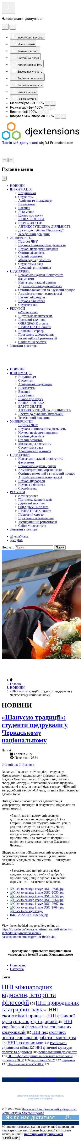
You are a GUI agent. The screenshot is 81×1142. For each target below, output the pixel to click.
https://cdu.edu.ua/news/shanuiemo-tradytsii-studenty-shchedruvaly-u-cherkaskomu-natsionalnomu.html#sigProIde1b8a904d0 (37, 933)
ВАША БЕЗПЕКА (31, 219)
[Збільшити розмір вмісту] (53, 103)
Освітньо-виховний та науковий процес (46, 290)
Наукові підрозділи (31, 297)
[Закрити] (13, 27)
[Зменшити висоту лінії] (40, 112)
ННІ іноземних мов (25, 1042)
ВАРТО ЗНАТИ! (30, 223)
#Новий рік (10, 764)
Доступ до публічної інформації (40, 230)
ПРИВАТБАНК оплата (34, 327)
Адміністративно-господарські (40, 293)
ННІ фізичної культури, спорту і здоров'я (38, 1018)
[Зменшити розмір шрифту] (46, 107)
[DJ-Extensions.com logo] (40, 139)
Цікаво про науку (30, 215)
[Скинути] (5, 27)
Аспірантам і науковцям (35, 200)
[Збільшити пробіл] (63, 116)
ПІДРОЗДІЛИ (20, 271)
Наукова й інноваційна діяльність (42, 245)
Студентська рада (30, 264)
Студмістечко (27, 304)
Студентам (25, 197)
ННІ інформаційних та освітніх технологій (39, 1056)
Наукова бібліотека (31, 301)
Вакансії (24, 208)
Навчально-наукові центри (37, 282)
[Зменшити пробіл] (57, 116)
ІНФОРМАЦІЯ (21, 189)
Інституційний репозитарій (37, 338)
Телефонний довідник (34, 234)
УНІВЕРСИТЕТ (21, 237)
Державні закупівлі (31, 319)
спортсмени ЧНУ (43, 1060)
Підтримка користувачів (35, 316)
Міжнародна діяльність (34, 260)
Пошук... (8, 547)
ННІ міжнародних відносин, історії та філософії (29, 994)
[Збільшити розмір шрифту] (52, 107)
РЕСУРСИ (17, 308)
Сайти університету (32, 342)
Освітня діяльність (31, 252)
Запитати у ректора (23, 345)
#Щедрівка (26, 764)
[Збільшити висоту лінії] (46, 112)
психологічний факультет (57, 1052)
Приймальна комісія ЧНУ (25, 1064)
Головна (16, 684)
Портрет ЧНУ (28, 241)
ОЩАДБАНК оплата (33, 323)
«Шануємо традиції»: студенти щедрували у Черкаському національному (35, 728)
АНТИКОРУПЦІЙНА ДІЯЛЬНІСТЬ (44, 226)
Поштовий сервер (31, 331)
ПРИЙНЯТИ (10, 1138)
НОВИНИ (17, 185)
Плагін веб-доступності (20, 143)
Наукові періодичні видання (38, 249)
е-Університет (28, 312)
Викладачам (26, 204)
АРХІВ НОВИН (40, 1079)
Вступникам (27, 193)
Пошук (60, 547)
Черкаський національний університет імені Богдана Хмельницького (39, 1111)
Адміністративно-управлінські (40, 286)
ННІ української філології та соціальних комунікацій (37, 1027)
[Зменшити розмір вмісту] (47, 103)
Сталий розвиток (30, 256)
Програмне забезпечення (36, 334)
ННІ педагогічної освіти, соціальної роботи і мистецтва (39, 1034)
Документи (26, 211)
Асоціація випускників (34, 267)
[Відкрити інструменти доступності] (8, 7)
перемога (68, 1060)
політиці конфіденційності (43, 1134)
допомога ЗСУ (13, 1060)
